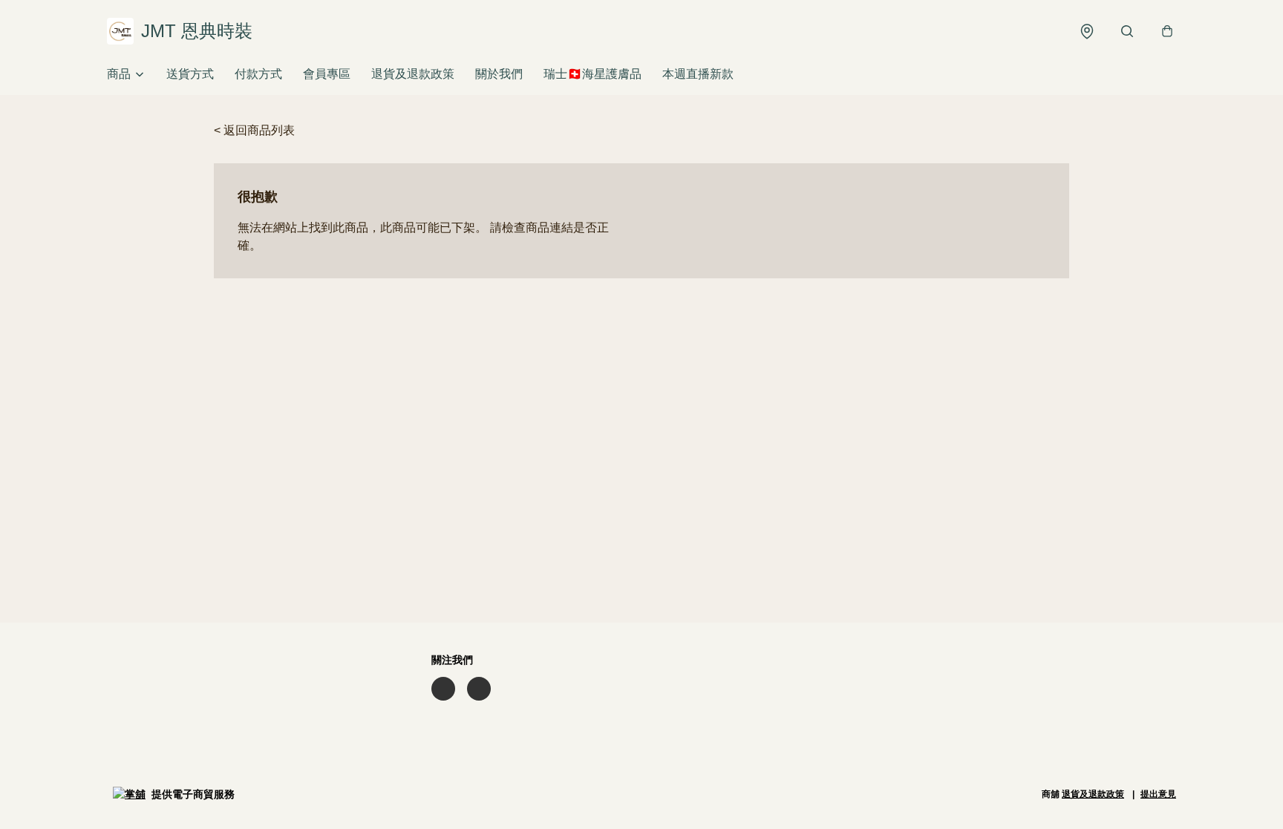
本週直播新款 (698, 74)
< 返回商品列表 (254, 130)
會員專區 (326, 74)
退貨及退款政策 (412, 74)
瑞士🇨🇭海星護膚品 (592, 74)
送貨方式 (190, 74)
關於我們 (499, 74)
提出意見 (1158, 794)
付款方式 (258, 74)
